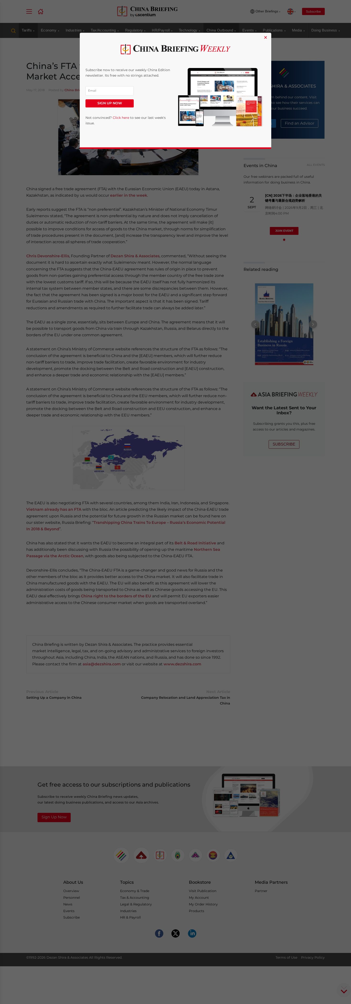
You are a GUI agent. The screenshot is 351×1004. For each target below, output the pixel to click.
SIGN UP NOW (109, 103)
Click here (121, 118)
